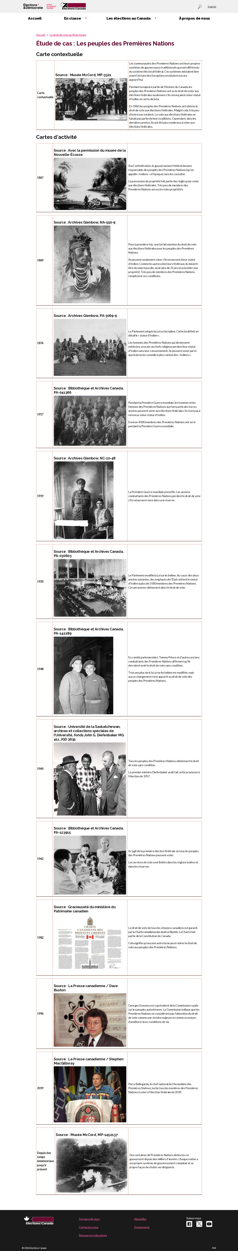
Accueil (40, 35)
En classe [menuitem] (72, 18)
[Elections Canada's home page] (73, 6)
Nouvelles (140, 1219)
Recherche (200, 7)
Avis (214, 1247)
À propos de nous (89, 1219)
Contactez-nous (88, 1227)
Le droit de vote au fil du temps (68, 35)
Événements (142, 1227)
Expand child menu (86, 18)
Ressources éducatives (93, 1235)
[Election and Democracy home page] (39, 6)
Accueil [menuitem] (34, 18)
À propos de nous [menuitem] (194, 18)
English (212, 6)
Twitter (199, 1224)
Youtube (209, 1224)
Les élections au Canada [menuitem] (129, 18)
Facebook (189, 1224)
